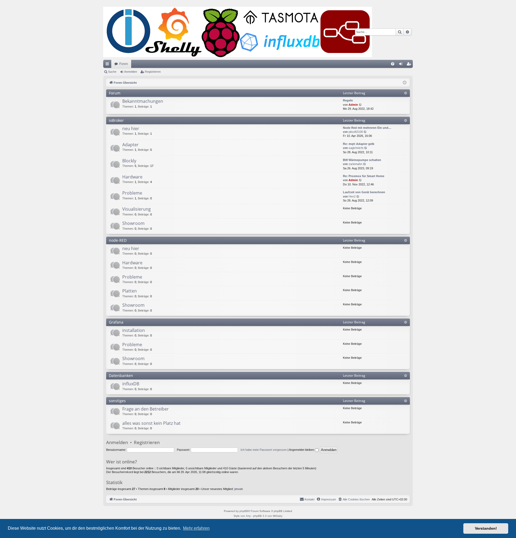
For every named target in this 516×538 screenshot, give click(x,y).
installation (133, 330)
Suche (112, 71)
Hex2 (352, 196)
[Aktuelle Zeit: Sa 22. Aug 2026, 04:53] (404, 83)
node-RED (118, 240)
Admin (353, 104)
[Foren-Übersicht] (237, 32)
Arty (248, 515)
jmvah (238, 489)
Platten (129, 291)
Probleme (132, 193)
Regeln (348, 100)
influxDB (130, 384)
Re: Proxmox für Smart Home (363, 176)
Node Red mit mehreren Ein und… (367, 127)
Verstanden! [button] (486, 528)
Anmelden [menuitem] (402, 65)
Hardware (132, 177)
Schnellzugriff (108, 65)
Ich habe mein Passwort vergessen (264, 449)
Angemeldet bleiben (302, 449)
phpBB (243, 511)
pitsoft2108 (356, 131)
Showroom (133, 223)
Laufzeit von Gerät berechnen (364, 192)
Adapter (130, 145)
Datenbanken (121, 375)
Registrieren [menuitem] (410, 65)
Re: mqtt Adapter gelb (358, 143)
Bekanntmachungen (142, 101)
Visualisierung (136, 209)
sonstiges (117, 400)
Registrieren (153, 71)
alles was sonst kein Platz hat (151, 423)
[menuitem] (393, 64)
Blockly (129, 161)
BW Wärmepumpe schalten (362, 160)
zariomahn (355, 164)
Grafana (116, 322)
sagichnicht (356, 147)
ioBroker (116, 120)
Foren (123, 64)
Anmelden (130, 71)
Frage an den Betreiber (145, 409)
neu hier (130, 128)
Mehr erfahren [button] (196, 528)
